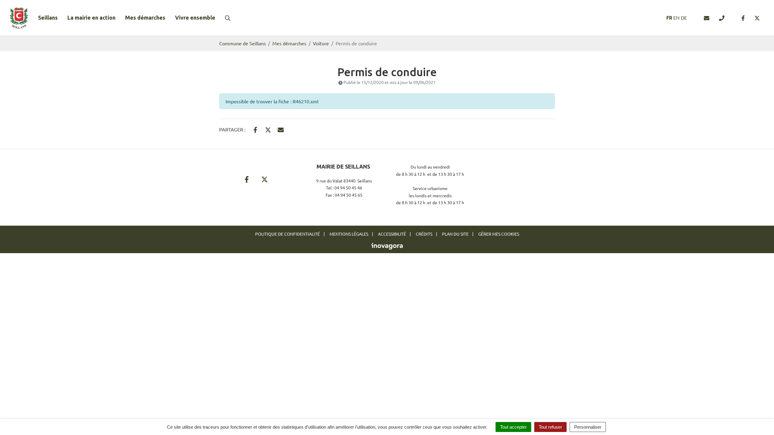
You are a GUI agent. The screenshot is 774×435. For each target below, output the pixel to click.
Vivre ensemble (195, 17)
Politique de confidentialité (287, 234)
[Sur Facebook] (255, 129)
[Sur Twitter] (268, 129)
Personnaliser (587, 427)
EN (676, 17)
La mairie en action (91, 17)
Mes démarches (145, 17)
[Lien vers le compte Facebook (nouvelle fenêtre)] (743, 17)
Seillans (48, 17)
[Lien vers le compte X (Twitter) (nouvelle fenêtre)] (757, 17)
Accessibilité (392, 234)
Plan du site (455, 234)
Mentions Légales (349, 234)
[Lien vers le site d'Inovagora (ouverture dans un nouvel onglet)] (387, 245)
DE (684, 17)
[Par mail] (281, 129)
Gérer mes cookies (498, 234)
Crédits (424, 234)
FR (669, 18)
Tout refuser (550, 427)
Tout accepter (513, 427)
